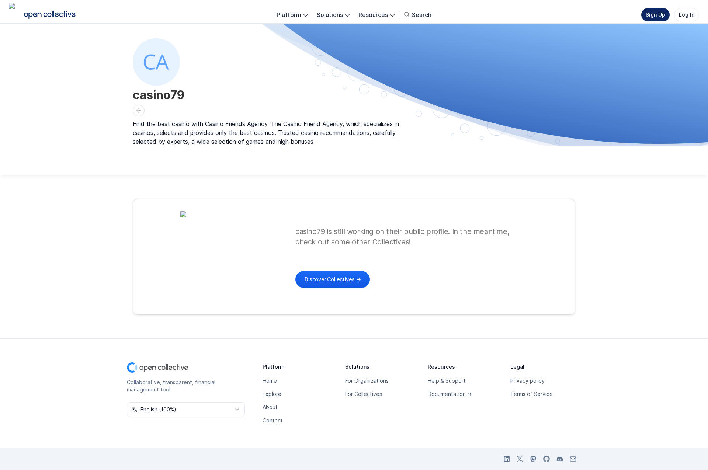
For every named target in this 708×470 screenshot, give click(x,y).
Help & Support (447, 380)
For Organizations (367, 380)
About (270, 407)
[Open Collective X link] (520, 459)
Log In (686, 14)
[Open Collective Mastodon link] (533, 459)
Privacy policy (527, 380)
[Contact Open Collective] (573, 459)
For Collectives (363, 394)
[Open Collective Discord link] (560, 459)
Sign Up (655, 14)
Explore (272, 394)
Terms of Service (531, 394)
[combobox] (186, 409)
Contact (273, 420)
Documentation (447, 394)
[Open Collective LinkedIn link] (507, 459)
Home (270, 380)
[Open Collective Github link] (546, 459)
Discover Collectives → (333, 279)
